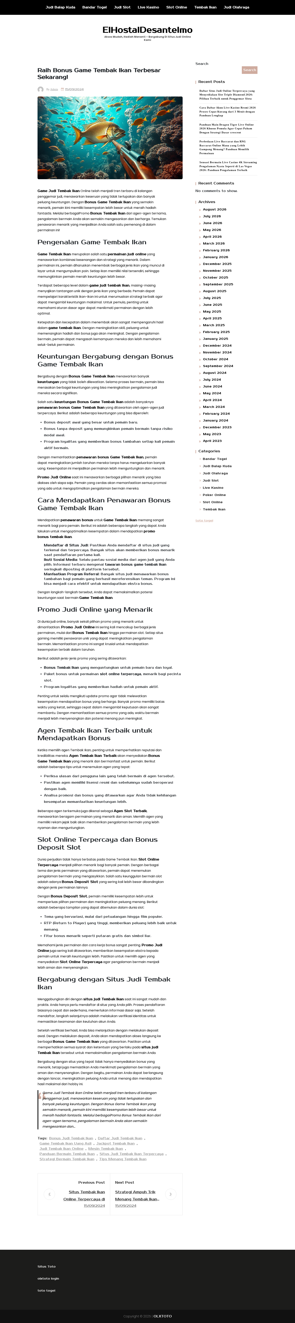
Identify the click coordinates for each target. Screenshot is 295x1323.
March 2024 (214, 407)
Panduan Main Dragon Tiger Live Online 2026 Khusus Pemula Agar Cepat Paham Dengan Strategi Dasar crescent (226, 128)
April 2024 (212, 400)
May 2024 (212, 393)
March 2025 (214, 325)
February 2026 (216, 250)
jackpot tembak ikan (115, 1144)
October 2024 (215, 359)
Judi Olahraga (236, 7)
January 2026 (215, 257)
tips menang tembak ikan (122, 1159)
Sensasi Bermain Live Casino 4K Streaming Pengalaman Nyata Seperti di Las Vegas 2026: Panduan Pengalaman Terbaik (228, 166)
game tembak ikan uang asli (66, 1144)
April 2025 (212, 318)
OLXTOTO (163, 1316)
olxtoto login (48, 1278)
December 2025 (217, 264)
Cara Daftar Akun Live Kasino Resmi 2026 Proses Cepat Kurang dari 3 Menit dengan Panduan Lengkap (227, 111)
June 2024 (212, 386)
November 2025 (217, 270)
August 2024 (215, 373)
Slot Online (176, 7)
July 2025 (212, 298)
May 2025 (212, 311)
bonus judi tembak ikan (71, 1138)
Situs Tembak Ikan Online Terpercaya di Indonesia (84, 1196)
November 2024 (217, 352)
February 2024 (216, 413)
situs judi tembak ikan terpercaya (132, 1154)
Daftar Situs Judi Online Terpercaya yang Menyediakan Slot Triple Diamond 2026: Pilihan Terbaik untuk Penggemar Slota (227, 94)
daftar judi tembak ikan (120, 1138)
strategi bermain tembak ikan (67, 1159)
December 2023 (217, 427)
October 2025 (215, 277)
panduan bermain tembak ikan (67, 1154)
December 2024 (217, 345)
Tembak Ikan (205, 7)
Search (201, 64)
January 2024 (215, 420)
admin (54, 89)
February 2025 (216, 332)
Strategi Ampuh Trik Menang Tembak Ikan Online (136, 1196)
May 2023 (212, 434)
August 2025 (215, 291)
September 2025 (218, 284)
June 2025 (212, 305)
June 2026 (212, 223)
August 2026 (215, 209)
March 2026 (214, 243)
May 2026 (212, 230)
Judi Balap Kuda (60, 7)
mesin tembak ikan (105, 1149)
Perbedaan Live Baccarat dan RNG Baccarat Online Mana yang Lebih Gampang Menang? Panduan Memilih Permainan (224, 147)
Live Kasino (148, 7)
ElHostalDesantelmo (148, 30)
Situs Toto (47, 1266)
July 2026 (212, 216)
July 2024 (212, 379)
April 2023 (212, 441)
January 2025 (215, 339)
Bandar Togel (94, 7)
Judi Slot (122, 7)
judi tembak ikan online (61, 1149)
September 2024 (218, 366)
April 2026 (212, 236)
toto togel (204, 520)
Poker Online (214, 495)
